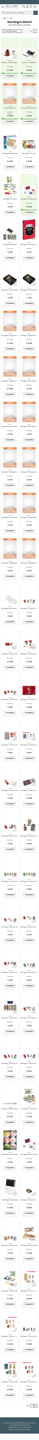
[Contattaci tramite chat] (23, 6)
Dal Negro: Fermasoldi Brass (11, 426)
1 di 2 (31, 31)
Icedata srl (18, 1429)
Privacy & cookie (25, 1429)
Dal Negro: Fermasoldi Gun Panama (13, 472)
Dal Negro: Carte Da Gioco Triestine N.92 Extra (17, 1063)
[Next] (35, 31)
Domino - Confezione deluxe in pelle (14, 62)
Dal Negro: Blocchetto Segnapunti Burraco (16, 608)
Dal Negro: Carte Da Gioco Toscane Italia (15, 972)
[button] (35, 6)
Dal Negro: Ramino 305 (29, 1154)
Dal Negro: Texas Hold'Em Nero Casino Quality (17, 290)
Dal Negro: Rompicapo (10, 1200)
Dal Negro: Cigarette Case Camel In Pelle (16, 381)
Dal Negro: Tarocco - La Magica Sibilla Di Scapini (18, 1336)
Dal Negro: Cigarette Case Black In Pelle (15, 335)
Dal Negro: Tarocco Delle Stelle (12, 1382)
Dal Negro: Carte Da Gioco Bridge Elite (14, 654)
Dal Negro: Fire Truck (29, 153)
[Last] (36, 1405)
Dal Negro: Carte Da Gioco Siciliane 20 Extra (16, 927)
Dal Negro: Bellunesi (10, 244)
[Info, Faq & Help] (31, 6)
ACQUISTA (10, 76)
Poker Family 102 (10, 108)
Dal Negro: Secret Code (29, 1245)
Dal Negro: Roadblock (10, 153)
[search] (35, 13)
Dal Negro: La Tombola (29, 1109)
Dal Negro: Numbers (10, 199)
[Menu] (2, 7)
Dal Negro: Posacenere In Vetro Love (14, 1154)
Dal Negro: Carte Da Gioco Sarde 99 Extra (16, 881)
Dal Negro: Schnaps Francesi (11, 1245)
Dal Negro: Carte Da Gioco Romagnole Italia (16, 836)
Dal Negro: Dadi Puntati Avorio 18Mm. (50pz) (16, 1109)
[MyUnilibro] (27, 6)
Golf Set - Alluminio (29, 62)
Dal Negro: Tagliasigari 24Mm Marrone (14, 563)
